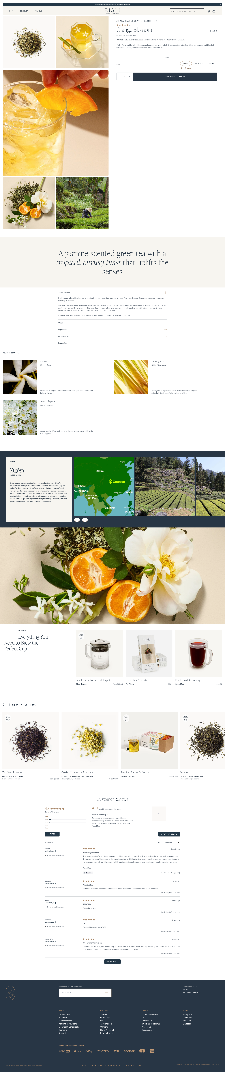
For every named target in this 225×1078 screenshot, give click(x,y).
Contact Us (147, 1021)
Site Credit (215, 1064)
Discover (24, 11)
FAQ (144, 1018)
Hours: (185, 990)
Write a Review (171, 834)
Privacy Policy (189, 1064)
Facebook (187, 1018)
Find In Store (106, 1033)
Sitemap (179, 1065)
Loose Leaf (64, 1015)
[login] (208, 11)
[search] (201, 11)
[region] (159, 814)
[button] (77, 520)
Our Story (105, 1018)
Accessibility (148, 1030)
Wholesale (146, 1027)
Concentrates (65, 1021)
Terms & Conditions (203, 1065)
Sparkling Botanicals (69, 1027)
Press (102, 1021)
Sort (160, 842)
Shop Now (126, 4)
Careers (104, 1027)
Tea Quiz (39, 11)
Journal (103, 1015)
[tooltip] (107, 815)
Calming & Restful (133, 21)
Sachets (63, 1018)
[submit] (106, 993)
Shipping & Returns (151, 1024)
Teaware (63, 1030)
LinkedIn (187, 1024)
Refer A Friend (107, 1030)
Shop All (63, 1033)
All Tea (119, 21)
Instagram (187, 1015)
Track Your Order (150, 1015)
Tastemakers (106, 1024)
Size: (167, 57)
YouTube (187, 1021)
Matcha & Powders (68, 1024)
